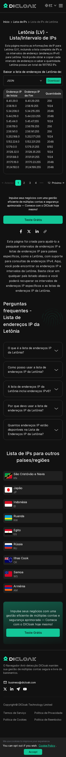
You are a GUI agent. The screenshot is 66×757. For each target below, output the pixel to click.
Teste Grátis (33, 220)
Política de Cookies (15, 719)
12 (49, 182)
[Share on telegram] (18, 689)
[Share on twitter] (5, 689)
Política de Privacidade (48, 712)
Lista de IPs (20, 21)
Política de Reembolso (47, 719)
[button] (50, 5)
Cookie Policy (47, 745)
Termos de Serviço (14, 712)
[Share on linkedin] (12, 689)
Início (6, 21)
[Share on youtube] (25, 689)
